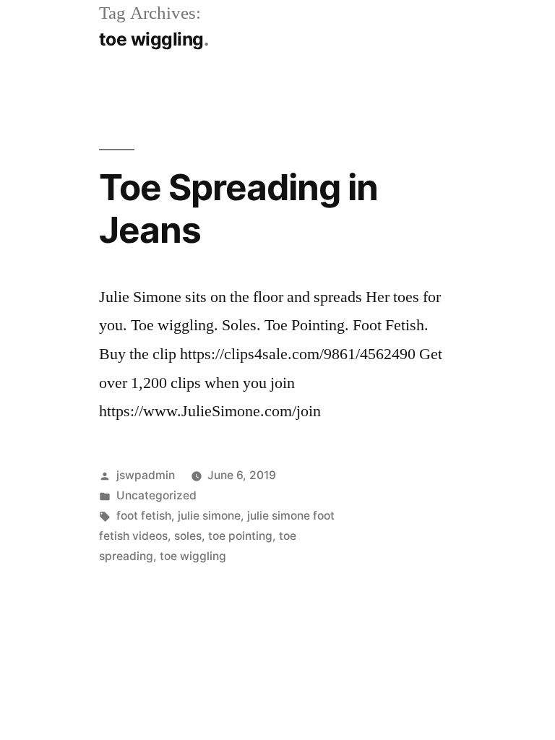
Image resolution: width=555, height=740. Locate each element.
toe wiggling (193, 556)
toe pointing (240, 536)
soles (188, 536)
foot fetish (143, 515)
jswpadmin (145, 475)
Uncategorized (156, 495)
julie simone (209, 515)
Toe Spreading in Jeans (238, 208)
